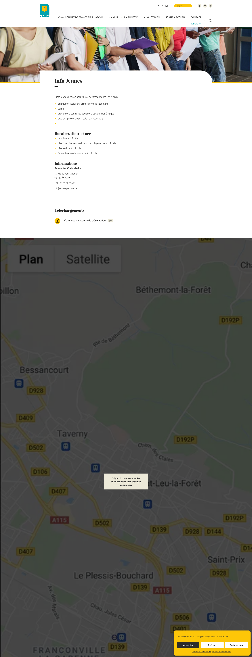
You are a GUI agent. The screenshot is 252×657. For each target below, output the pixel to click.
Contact (196, 17)
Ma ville (113, 17)
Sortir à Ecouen (175, 17)
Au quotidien (152, 17)
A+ (166, 6)
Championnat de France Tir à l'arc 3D (80, 17)
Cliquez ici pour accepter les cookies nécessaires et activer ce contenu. (126, 481)
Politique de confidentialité (201, 651)
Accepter (188, 645)
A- (159, 6)
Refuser (212, 645)
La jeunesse (131, 17)
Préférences (236, 645)
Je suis (194, 24)
